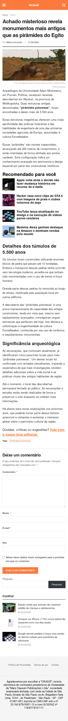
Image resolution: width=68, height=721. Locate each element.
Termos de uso (41, 664)
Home (5, 14)
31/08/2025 (33, 42)
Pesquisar (7, 578)
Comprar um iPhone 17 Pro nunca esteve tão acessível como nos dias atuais (42, 620)
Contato (55, 664)
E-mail (7, 528)
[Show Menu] (4, 5)
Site (4, 542)
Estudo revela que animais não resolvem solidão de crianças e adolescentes (39, 606)
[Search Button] (64, 5)
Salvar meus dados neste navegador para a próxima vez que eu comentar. (35, 559)
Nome (6, 513)
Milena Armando (14, 42)
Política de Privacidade (19, 664)
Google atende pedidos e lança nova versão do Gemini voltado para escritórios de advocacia (41, 637)
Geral (13, 14)
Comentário (10, 472)
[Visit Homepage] (34, 5)
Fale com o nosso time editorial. (33, 432)
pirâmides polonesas (20, 440)
